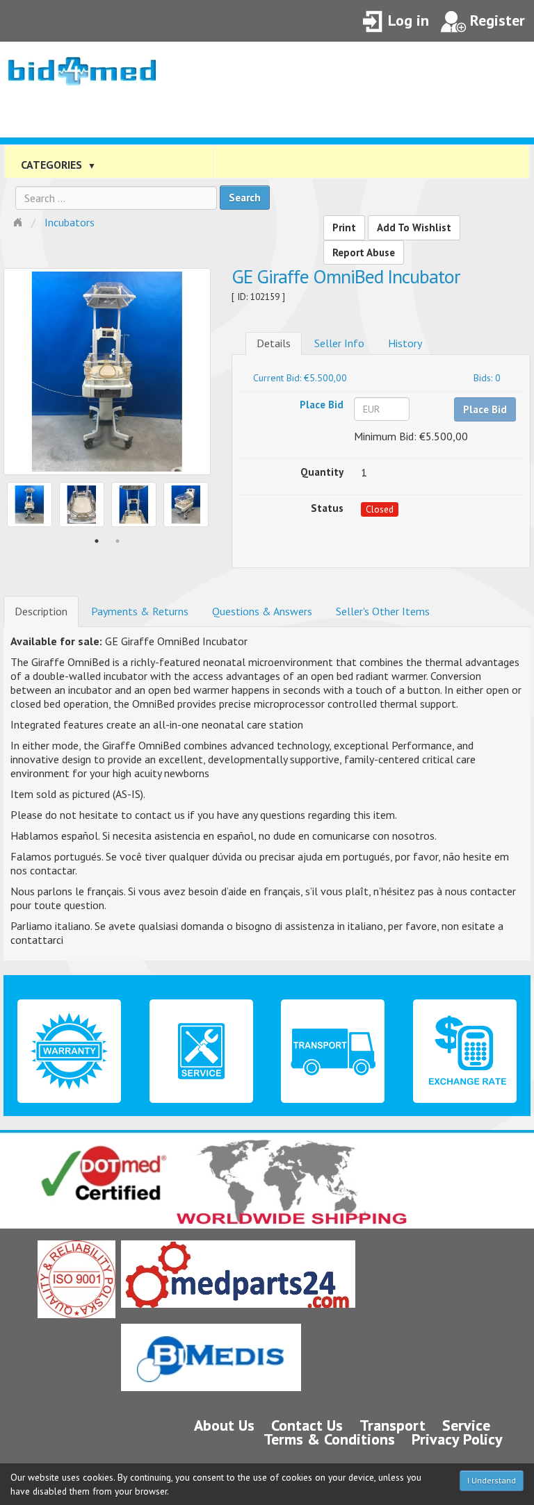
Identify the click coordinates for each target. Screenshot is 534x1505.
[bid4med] (81, 65)
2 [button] (117, 541)
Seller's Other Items (383, 611)
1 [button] (97, 541)
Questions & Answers (262, 611)
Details (274, 343)
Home (19, 220)
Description (41, 611)
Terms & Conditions (329, 1439)
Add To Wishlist (414, 227)
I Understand (491, 1480)
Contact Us (307, 1425)
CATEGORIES (58, 165)
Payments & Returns (139, 611)
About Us (224, 1425)
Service (466, 1425)
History (405, 343)
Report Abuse (363, 252)
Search (245, 197)
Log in (408, 20)
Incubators (69, 222)
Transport (392, 1425)
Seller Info (339, 343)
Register (497, 20)
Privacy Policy (457, 1439)
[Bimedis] (211, 1357)
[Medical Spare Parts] (238, 1274)
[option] (107, 371)
